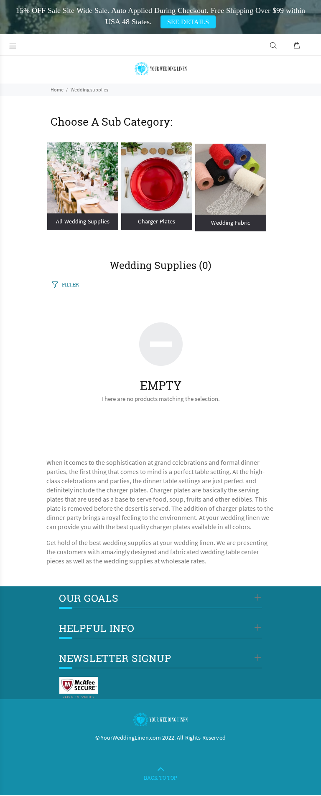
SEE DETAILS (188, 21)
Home (57, 89)
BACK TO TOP (160, 777)
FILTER (70, 284)
